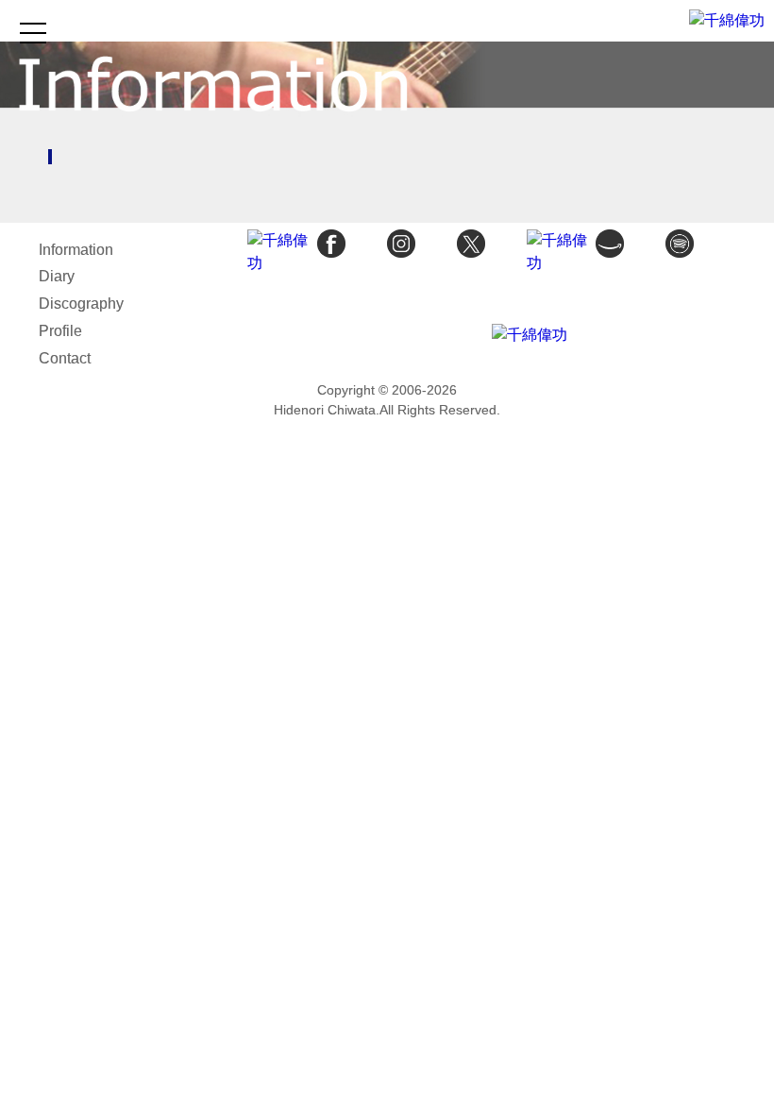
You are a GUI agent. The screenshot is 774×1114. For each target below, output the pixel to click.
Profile (60, 331)
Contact (65, 358)
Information (76, 250)
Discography (81, 303)
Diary (57, 276)
